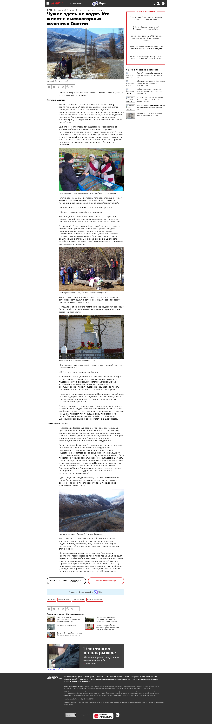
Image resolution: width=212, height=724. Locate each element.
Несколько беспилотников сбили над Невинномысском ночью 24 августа (146, 48)
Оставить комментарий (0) (106, 581)
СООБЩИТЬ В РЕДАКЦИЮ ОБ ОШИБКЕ (77, 682)
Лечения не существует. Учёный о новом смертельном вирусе (149, 114)
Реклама (100, 677)
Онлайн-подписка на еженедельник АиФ (141, 677)
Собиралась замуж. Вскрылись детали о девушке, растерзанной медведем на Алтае (149, 91)
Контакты (84, 679)
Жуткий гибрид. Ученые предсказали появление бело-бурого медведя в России (151, 107)
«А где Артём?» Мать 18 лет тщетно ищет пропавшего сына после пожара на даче (150, 99)
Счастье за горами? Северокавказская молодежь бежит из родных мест (68, 619)
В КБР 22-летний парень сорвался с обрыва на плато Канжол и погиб (146, 58)
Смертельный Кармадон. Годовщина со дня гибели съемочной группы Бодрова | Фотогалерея (101, 620)
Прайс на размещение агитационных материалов (110, 679)
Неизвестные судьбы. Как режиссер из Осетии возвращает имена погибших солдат (108, 627)
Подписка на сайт (71, 679)
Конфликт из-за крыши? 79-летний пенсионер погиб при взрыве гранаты (146, 38)
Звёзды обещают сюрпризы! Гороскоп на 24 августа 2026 (146, 28)
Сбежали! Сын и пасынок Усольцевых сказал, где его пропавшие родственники (151, 83)
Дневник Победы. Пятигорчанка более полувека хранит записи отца (69, 635)
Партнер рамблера (85, 715)
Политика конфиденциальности (145, 679)
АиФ (66, 81)
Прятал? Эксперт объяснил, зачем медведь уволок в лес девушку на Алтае (150, 75)
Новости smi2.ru (55, 669)
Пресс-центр (89, 677)
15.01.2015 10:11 (52, 10)
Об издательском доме (73, 677)
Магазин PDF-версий (114, 677)
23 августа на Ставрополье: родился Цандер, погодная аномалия (145, 18)
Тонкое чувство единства (66, 625)
